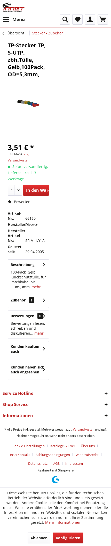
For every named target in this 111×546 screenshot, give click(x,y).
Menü (18, 19)
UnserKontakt (19, 454)
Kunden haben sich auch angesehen (27, 369)
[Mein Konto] (90, 19)
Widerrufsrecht (87, 454)
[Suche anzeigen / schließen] (65, 19)
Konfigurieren (68, 537)
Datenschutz (37, 463)
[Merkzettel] (77, 19)
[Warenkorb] (103, 19)
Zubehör (22, 300)
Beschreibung (23, 264)
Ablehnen (38, 537)
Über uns (88, 446)
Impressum (74, 463)
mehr (35, 286)
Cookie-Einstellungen (28, 446)
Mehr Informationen (62, 522)
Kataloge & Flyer (62, 446)
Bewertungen (22, 315)
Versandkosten (83, 429)
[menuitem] (13, 19)
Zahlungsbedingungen (53, 454)
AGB (56, 463)
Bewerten (21, 201)
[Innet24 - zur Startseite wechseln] (14, 7)
